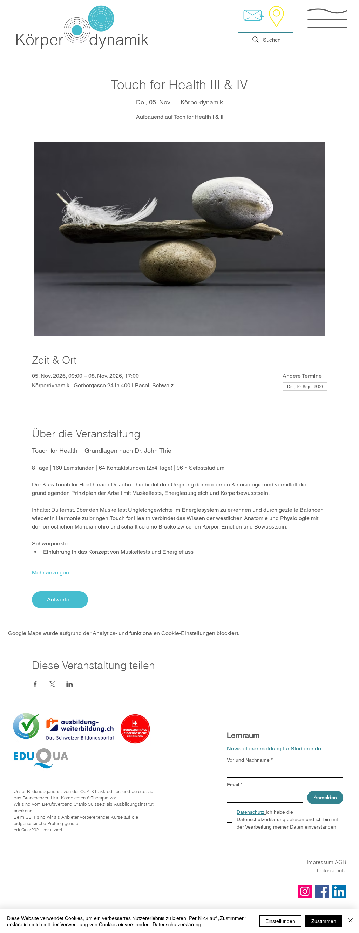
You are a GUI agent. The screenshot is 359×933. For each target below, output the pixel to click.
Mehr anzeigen (50, 572)
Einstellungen (280, 921)
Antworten (60, 599)
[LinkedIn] (339, 891)
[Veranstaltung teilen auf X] (52, 684)
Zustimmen (323, 921)
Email (234, 785)
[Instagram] (305, 891)
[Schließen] (350, 921)
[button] (327, 18)
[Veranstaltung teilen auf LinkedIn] (69, 684)
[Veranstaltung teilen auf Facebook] (35, 684)
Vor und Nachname (250, 760)
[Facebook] (322, 891)
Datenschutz (331, 870)
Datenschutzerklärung (177, 924)
